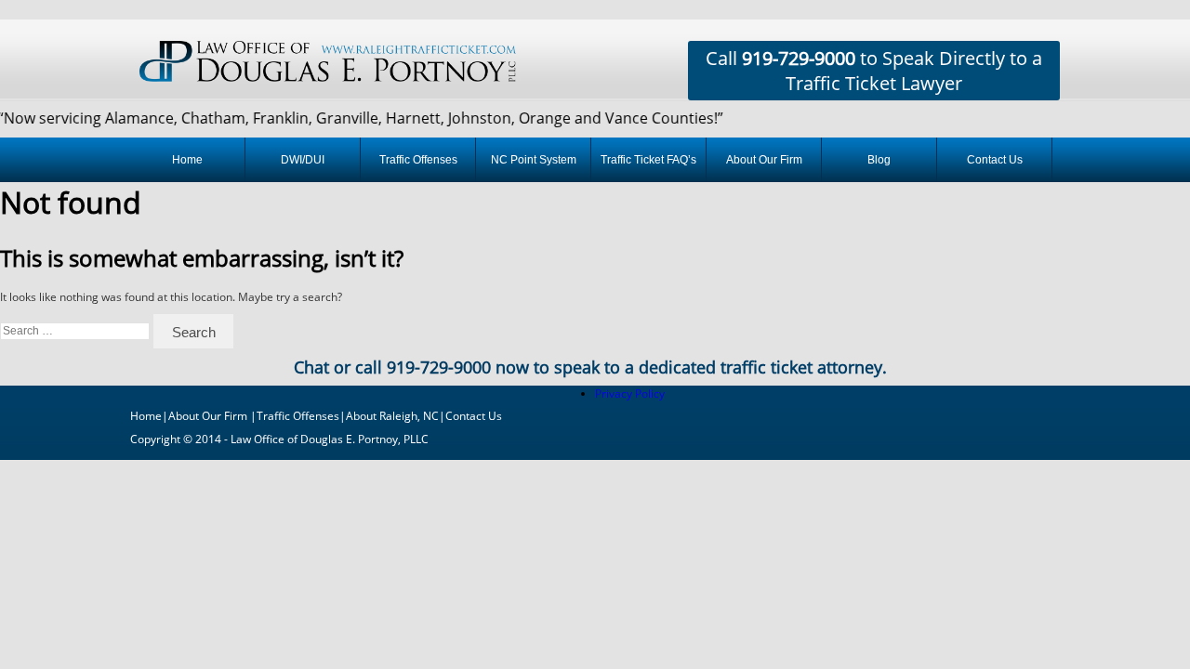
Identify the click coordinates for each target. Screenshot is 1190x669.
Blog (879, 159)
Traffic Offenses (418, 159)
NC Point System (533, 159)
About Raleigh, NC (392, 416)
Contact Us (995, 159)
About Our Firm (764, 159)
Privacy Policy (630, 393)
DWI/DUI (302, 159)
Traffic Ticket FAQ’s (648, 159)
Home (187, 159)
